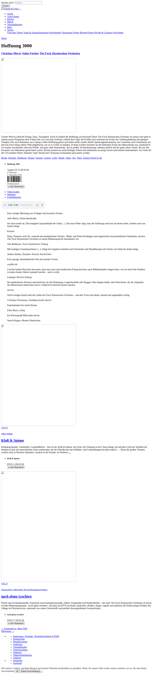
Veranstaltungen (14, 24)
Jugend (39, 158)
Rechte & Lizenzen (103, 32)
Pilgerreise (7, 631)
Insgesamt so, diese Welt (14, 628)
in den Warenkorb (15, 186)
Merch (10, 22)
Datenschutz (19, 639)
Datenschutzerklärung (30, 671)
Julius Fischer (30, 53)
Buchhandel (55, 32)
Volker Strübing (7, 434)
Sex (74, 158)
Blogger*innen (87, 32)
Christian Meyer (11, 53)
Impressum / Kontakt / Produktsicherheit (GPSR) (36, 636)
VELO (4, 38)
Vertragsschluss (20, 649)
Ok (17, 671)
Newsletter (118, 32)
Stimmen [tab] (11, 194)
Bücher (10, 19)
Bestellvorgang (20, 641)
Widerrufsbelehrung (22, 655)
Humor (31, 158)
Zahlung (17, 658)
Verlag (10, 30)
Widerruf (17, 652)
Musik (61, 158)
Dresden (12, 158)
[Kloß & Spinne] (38, 425)
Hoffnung (22, 158)
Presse (76, 32)
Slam (79, 158)
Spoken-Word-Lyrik (92, 158)
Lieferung (17, 644)
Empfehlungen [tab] (14, 197)
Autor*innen (13, 16)
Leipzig (47, 158)
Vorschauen (67, 32)
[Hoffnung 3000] (38, 131)
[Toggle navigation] (20, 9)
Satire (68, 158)
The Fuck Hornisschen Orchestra (60, 53)
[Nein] (42, 671)
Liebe (54, 158)
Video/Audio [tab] (13, 192)
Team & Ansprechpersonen (36, 32)
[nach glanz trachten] (38, 581)
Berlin (4, 158)
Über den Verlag (15, 32)
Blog (9, 27)
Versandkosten (20, 647)
